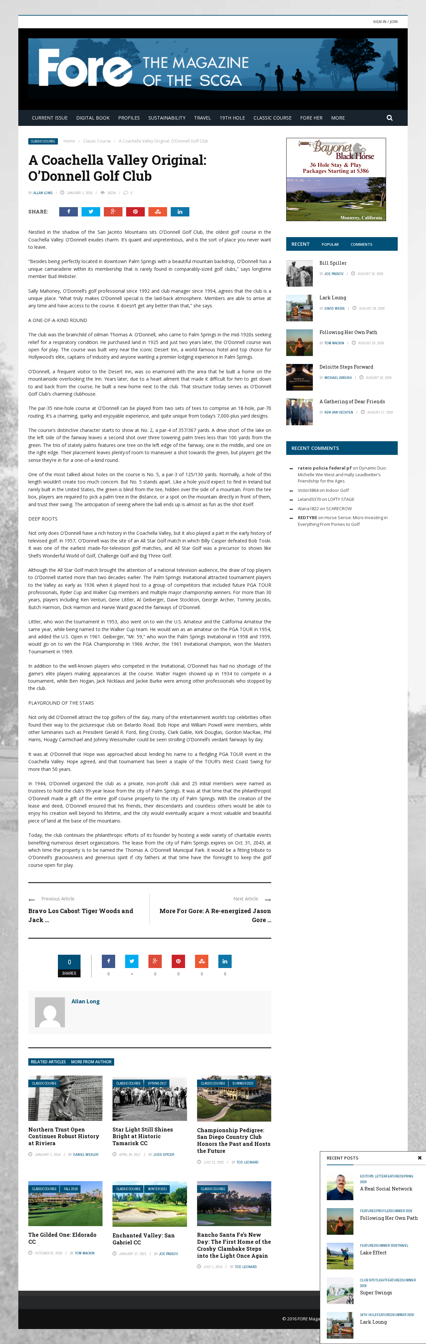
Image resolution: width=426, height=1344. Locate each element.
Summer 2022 (243, 1083)
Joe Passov (168, 1253)
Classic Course (273, 118)
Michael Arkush (338, 377)
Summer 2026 (401, 1210)
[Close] (419, 1158)
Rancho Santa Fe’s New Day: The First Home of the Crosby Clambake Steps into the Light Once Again (234, 1245)
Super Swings (376, 1292)
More (338, 118)
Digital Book (92, 118)
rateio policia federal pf (325, 468)
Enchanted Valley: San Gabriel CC (143, 1239)
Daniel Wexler (85, 1154)
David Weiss (334, 308)
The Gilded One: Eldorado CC (62, 1238)
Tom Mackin (85, 1253)
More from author (91, 1062)
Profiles (129, 118)
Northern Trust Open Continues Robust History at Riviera (64, 1136)
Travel (202, 118)
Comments (361, 244)
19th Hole (232, 118)
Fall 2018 (71, 1189)
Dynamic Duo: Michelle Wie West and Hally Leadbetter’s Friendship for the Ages (342, 474)
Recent (301, 244)
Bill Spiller (333, 263)
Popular (330, 244)
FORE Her (311, 118)
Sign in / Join (385, 21)
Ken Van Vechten (338, 412)
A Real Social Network (386, 1188)
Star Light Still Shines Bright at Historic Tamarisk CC (142, 1136)
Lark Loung (373, 1322)
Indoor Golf (337, 490)
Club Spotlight (373, 1280)
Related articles (48, 1062)
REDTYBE (307, 517)
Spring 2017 (157, 1083)
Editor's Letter (373, 1176)
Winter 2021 (157, 1189)
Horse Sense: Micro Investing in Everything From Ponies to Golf (343, 520)
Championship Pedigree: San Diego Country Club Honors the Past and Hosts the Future (234, 1140)
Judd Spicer (163, 1154)
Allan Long (43, 192)
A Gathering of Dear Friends (352, 401)
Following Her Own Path (389, 1218)
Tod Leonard (248, 1162)
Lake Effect (373, 1252)
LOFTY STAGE (341, 499)
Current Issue (50, 118)
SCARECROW (339, 508)
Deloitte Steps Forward (346, 367)
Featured (394, 1176)
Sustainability (166, 118)
